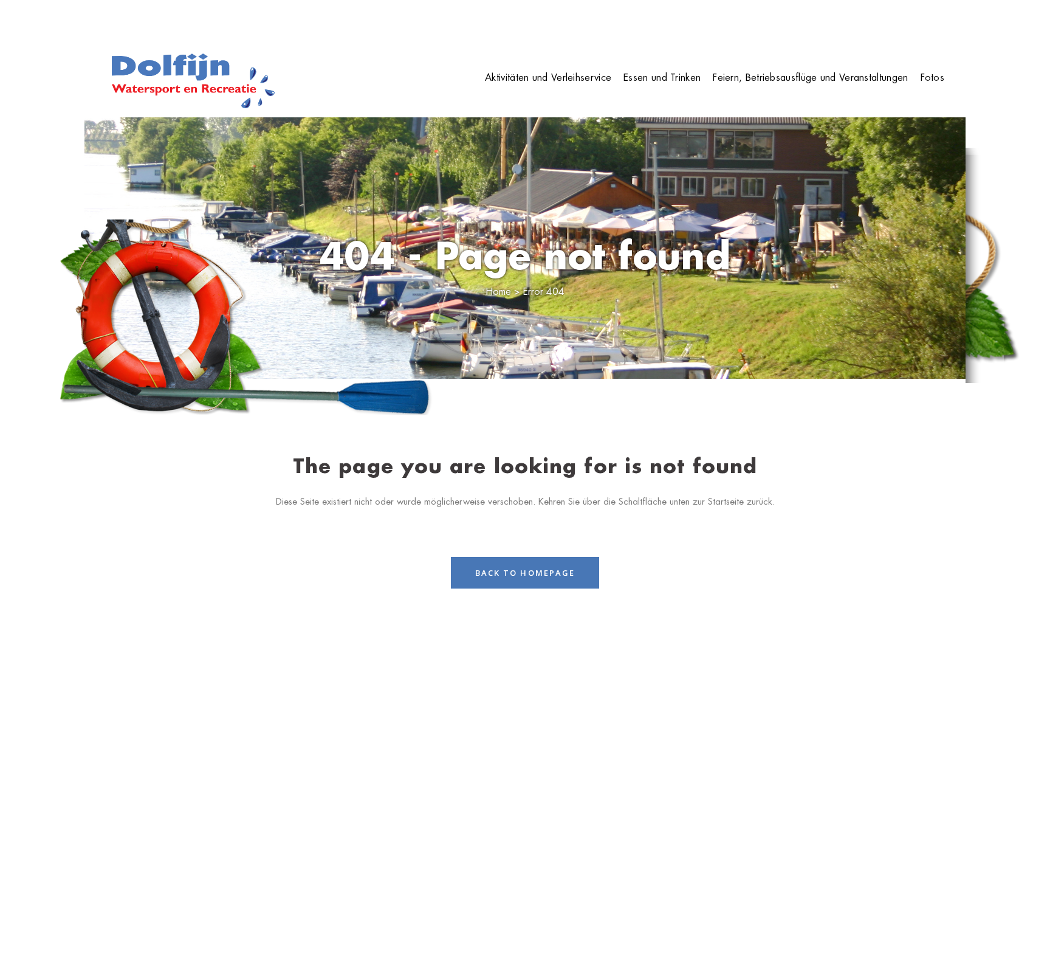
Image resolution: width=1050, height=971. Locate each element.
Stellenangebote (828, 18)
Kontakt (926, 18)
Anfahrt (885, 18)
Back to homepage (525, 572)
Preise (773, 18)
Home (738, 18)
